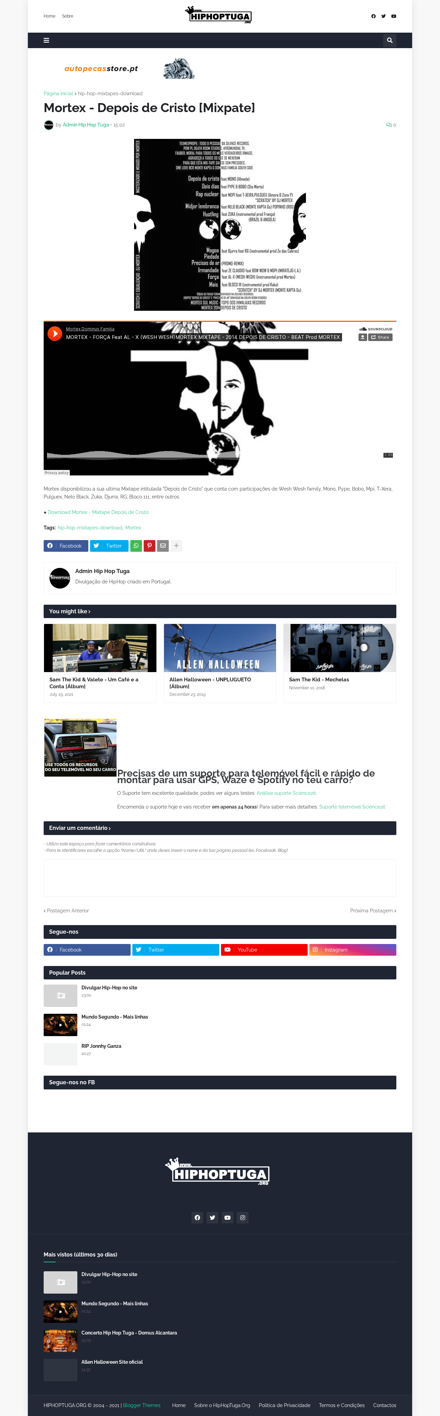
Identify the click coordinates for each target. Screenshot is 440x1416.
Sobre (67, 16)
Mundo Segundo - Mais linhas (114, 1017)
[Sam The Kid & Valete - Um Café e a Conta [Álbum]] (100, 648)
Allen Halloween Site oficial (112, 1362)
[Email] (163, 546)
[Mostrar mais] (176, 546)
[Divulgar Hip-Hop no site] (60, 996)
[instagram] (243, 1217)
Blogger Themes (142, 1405)
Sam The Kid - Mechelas (319, 680)
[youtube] (393, 16)
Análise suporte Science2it (286, 793)
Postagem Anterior (68, 910)
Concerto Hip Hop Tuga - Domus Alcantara (129, 1333)
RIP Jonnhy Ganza (101, 1046)
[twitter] (383, 16)
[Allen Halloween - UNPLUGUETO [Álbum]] (220, 648)
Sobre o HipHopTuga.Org (222, 1405)
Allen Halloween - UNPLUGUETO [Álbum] (210, 683)
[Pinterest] (149, 546)
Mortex (133, 527)
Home (49, 16)
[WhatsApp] (136, 546)
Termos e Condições (342, 1405)
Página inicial (58, 93)
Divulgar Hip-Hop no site (109, 987)
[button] (46, 40)
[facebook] (373, 16)
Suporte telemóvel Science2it (352, 807)
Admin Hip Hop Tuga (102, 571)
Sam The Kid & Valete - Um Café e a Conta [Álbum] (94, 683)
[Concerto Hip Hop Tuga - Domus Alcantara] (60, 1341)
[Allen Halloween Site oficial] (60, 1370)
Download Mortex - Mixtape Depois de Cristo (98, 512)
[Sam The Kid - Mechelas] (340, 648)
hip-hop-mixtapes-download (110, 93)
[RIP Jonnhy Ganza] (60, 1054)
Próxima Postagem (371, 910)
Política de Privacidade (284, 1405)
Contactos (384, 1405)
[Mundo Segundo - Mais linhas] (60, 1025)
